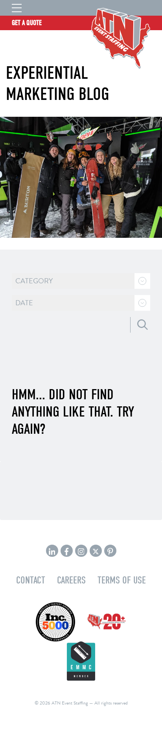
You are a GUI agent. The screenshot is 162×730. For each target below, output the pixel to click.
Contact (30, 580)
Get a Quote (27, 23)
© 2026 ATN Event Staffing (61, 702)
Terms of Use (122, 580)
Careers (71, 580)
